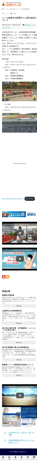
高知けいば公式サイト (20, 452)
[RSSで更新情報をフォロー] (7, 277)
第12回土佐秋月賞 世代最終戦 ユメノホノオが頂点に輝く (18, 329)
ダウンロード (30, 198)
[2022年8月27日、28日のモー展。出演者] (15, 458)
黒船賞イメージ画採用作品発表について (18, 365)
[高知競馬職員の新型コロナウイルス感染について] (21, 458)
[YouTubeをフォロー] (3, 277)
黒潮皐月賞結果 (8, 295)
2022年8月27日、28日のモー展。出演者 (21, 434)
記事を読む (19, 305)
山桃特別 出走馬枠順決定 (12, 311)
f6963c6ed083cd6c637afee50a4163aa (12, 198)
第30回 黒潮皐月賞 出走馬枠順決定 (15, 347)
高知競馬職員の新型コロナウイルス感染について (22, 441)
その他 (27, 25)
